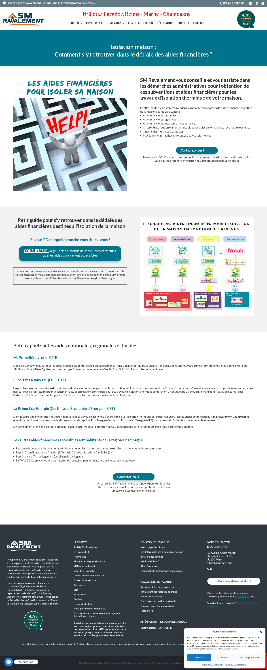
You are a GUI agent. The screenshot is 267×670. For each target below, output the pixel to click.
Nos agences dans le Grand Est (90, 608)
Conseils (184, 23)
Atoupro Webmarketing (176, 663)
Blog (76, 589)
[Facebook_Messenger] (8, 662)
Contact (198, 23)
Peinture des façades (151, 596)
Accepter (199, 657)
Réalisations (165, 23)
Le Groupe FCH (82, 551)
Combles (134, 23)
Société (75, 23)
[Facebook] (211, 569)
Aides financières (149, 566)
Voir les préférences (250, 657)
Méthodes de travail (84, 566)
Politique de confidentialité (212, 665)
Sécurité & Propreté (84, 570)
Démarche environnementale (89, 575)
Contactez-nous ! (192, 150)
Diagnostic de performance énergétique (161, 570)
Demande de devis (83, 604)
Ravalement (94, 23)
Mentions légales (114, 663)
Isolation (115, 23)
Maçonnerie (146, 610)
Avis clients (79, 585)
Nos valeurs (80, 556)
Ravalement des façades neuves (157, 587)
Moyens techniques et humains (90, 561)
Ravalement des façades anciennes (158, 591)
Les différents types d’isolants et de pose (161, 551)
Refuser (225, 657)
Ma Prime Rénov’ (149, 561)
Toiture (148, 23)
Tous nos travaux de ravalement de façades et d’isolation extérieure (97, 614)
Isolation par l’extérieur (152, 547)
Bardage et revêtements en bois (157, 606)
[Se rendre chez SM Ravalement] (208, 569)
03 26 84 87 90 (233, 3)
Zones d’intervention (85, 580)
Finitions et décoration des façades (158, 601)
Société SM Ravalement (86, 547)
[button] (260, 631)
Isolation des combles (151, 556)
